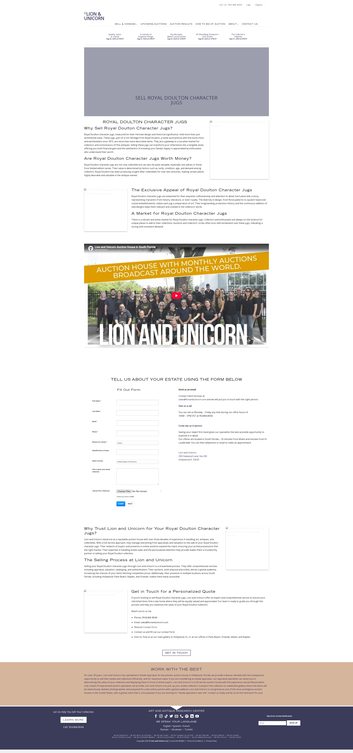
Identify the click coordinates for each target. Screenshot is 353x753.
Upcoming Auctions (154, 24)
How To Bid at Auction (210, 24)
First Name (96, 401)
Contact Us (250, 24)
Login (248, 5)
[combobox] (137, 443)
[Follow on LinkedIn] (192, 716)
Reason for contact (99, 442)
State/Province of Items (100, 450)
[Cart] (268, 5)
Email (94, 421)
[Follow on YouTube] (197, 716)
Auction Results (181, 24)
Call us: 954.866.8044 (230, 5)
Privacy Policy (211, 741)
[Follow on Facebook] (156, 716)
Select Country (97, 461)
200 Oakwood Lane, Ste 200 (193, 456)
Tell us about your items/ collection (101, 471)
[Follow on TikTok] (166, 716)
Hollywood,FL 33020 (189, 459)
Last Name (96, 411)
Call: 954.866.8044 (73, 727)
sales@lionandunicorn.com (192, 399)
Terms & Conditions (195, 741)
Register (259, 5)
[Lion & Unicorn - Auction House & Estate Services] (97, 18)
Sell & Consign (125, 24)
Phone (95, 432)
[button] (120, 503)
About (232, 24)
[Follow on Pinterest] (186, 716)
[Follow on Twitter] (171, 716)
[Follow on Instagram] (161, 716)
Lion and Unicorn (187, 452)
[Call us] (181, 716)
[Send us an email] (176, 716)
